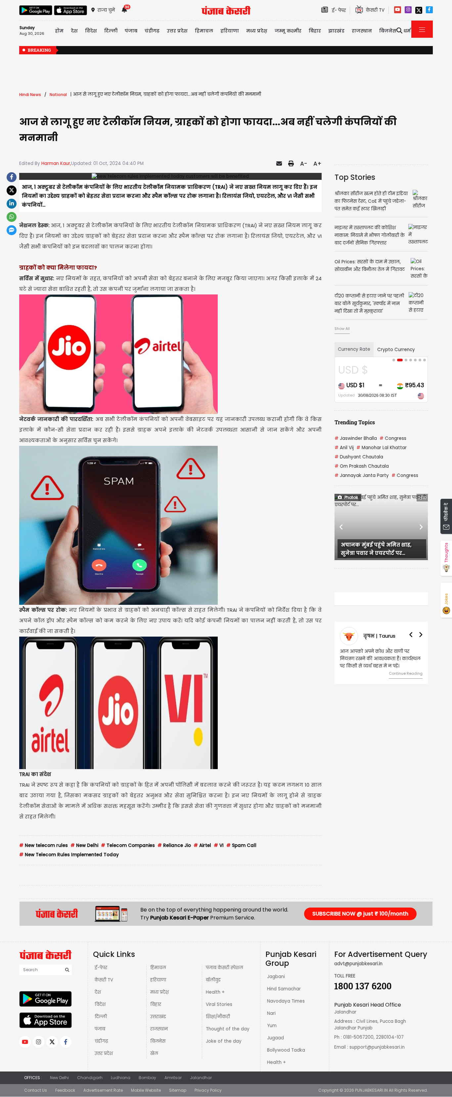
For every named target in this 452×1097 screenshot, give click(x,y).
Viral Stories (219, 1004)
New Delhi (84, 845)
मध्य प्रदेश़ (256, 30)
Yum (272, 1025)
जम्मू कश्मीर (288, 30)
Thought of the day (227, 1029)
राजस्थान (159, 1029)
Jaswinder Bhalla (356, 438)
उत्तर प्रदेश (177, 30)
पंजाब (100, 1029)
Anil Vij (344, 447)
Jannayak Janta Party (362, 475)
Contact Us (35, 1090)
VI (219, 845)
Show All (342, 328)
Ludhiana (120, 1077)
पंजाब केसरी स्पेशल (224, 968)
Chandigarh (90, 1077)
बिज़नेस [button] (387, 30)
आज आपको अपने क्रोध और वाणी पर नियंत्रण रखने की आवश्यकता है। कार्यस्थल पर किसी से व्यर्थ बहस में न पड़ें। (380, 658)
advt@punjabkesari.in (358, 964)
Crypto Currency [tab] (396, 349)
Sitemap (177, 1090)
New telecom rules (43, 845)
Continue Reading (406, 673)
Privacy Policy (208, 1090)
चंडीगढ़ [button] (152, 30)
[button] (341, 527)
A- (303, 164)
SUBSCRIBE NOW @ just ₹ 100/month (360, 913)
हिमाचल (158, 968)
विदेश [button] (91, 30)
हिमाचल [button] (204, 30)
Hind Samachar (284, 989)
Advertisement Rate (103, 1090)
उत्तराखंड (158, 1017)
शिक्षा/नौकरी (218, 1017)
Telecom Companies (128, 845)
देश (98, 992)
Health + (215, 992)
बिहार (315, 30)
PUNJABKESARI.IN (371, 1090)
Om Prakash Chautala (362, 466)
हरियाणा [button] (229, 30)
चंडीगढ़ (101, 1041)
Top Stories (355, 177)
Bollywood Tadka (286, 1050)
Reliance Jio (174, 845)
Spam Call (241, 845)
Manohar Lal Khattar (381, 447)
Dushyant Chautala (359, 457)
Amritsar (173, 1077)
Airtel (202, 845)
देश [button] (74, 30)
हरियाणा (158, 980)
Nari (271, 1013)
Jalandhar (201, 1077)
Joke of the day (224, 1041)
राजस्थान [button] (362, 30)
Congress (393, 438)
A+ (317, 164)
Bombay (147, 1077)
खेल (154, 1053)
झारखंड (336, 30)
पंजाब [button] (131, 30)
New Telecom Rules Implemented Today (69, 855)
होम (59, 30)
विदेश (100, 1004)
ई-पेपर (101, 968)
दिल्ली (110, 30)
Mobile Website (146, 1090)
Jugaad (275, 1038)
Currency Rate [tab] (354, 349)
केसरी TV (104, 980)
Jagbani (276, 976)
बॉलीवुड (213, 980)
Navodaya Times (286, 1001)
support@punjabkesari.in (377, 1047)
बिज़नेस (157, 1041)
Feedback (65, 1090)
